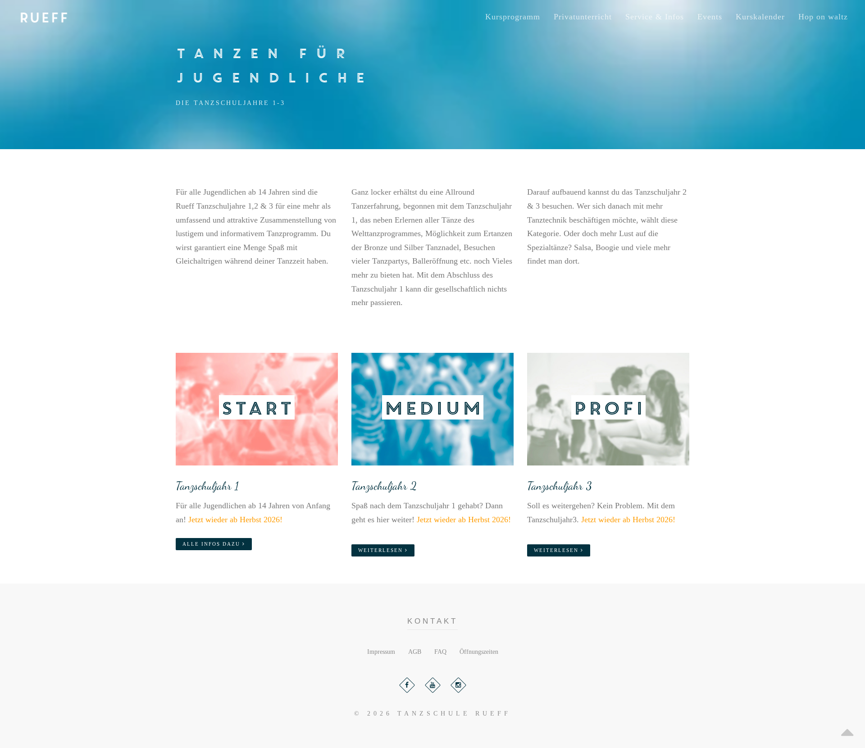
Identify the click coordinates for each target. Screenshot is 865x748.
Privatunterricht (583, 16)
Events (709, 16)
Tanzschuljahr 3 (559, 486)
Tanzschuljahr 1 (207, 486)
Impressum (381, 651)
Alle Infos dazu (212, 544)
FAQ (440, 651)
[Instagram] (458, 685)
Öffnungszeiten (479, 651)
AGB (414, 651)
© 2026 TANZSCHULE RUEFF (432, 713)
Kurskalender (760, 16)
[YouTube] (432, 685)
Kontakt (432, 621)
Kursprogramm (512, 16)
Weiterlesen (381, 550)
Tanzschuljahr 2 (384, 486)
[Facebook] (407, 685)
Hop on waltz (823, 16)
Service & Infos (654, 16)
